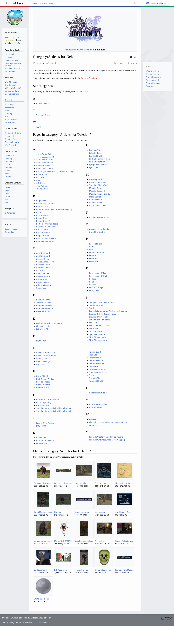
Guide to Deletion (89, 78)
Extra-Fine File (42, 329)
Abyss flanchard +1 (44, 159)
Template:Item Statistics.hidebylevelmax (54, 408)
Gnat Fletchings (43, 361)
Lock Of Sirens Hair (97, 161)
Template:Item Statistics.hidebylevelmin (54, 411)
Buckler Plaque (43, 232)
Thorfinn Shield (96, 360)
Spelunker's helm (97, 334)
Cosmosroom (42, 279)
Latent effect (95, 153)
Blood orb (40, 212)
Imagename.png (82, 512)
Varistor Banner (96, 407)
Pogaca (92, 255)
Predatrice (93, 261)
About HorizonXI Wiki (25, 622)
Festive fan (41, 340)
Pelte (91, 246)
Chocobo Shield (43, 264)
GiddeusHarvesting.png (124, 483)
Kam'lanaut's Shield (45, 440)
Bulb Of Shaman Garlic (46, 238)
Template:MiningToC (98, 185)
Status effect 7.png (103, 570)
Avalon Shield (42, 188)
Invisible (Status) (43, 402)
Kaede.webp (100, 512)
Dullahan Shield (43, 311)
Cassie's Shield (42, 259)
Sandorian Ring (96, 305)
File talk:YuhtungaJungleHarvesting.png (107, 439)
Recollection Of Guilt (98, 276)
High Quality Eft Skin (45, 379)
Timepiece (93, 366)
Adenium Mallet (43, 165)
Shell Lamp (94, 322)
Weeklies (93, 419)
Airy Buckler (41, 174)
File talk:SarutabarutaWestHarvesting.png (108, 311)
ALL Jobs (40, 177)
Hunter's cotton (43, 384)
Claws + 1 (40, 270)
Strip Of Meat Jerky (97, 337)
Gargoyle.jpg (100, 483)
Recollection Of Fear (98, 273)
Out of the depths (97, 232)
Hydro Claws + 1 (43, 387)
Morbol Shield (95, 199)
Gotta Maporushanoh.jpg (43, 512)
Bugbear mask (42, 235)
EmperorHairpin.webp (63, 483)
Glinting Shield (42, 358)
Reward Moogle (96, 287)
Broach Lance (42, 229)
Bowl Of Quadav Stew (46, 226)
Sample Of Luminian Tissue (101, 302)
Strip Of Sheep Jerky (98, 340)
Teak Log (93, 354)
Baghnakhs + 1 (43, 200)
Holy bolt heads (43, 381)
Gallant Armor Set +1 (45, 352)
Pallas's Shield (95, 243)
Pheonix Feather (96, 252)
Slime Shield (94, 328)
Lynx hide (93, 167)
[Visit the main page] (14, 17)
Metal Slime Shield (97, 182)
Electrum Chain (43, 326)
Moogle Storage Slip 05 (99, 194)
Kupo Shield (41, 443)
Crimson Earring (43, 285)
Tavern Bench (95, 352)
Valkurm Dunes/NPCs (99, 404)
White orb (93, 425)
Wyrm (39, 127)
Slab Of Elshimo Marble (99, 325)
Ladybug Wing (95, 150)
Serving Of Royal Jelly (98, 316)
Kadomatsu (41, 437)
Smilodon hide (95, 331)
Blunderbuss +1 (43, 221)
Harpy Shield (42, 376)
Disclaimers (42, 622)
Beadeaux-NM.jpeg (42, 483)
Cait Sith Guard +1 (44, 256)
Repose (92, 284)
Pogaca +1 (94, 258)
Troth (91, 375)
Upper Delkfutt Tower (98, 392)
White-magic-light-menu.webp (43, 599)
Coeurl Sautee (42, 273)
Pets (91, 249)
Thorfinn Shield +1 (97, 363)
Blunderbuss (41, 218)
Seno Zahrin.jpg (81, 570)
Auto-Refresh (42, 186)
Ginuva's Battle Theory (46, 355)
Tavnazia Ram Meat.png (124, 570)
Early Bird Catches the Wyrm (49, 323)
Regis (91, 281)
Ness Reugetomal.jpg (84, 541)
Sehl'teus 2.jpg (60, 570)
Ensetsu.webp (80, 483)
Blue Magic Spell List (45, 215)
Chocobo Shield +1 (44, 267)
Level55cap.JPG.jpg (123, 512)
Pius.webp (99, 541)
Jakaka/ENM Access (45, 423)
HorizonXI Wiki (14, 3)
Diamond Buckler (44, 305)
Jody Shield (41, 425)
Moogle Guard (95, 188)
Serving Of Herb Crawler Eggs (102, 314)
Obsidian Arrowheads (99, 229)
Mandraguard (95, 179)
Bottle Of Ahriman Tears (47, 223)
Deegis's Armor (43, 299)
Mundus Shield (95, 202)
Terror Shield (95, 357)
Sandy (92, 308)
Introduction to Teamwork (47, 399)
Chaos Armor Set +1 (45, 261)
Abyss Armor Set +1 (45, 154)
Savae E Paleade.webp (124, 541)
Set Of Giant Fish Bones (99, 319)
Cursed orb (41, 288)
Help (135, 57)
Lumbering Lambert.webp (43, 541)
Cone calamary (43, 276)
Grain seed (41, 364)
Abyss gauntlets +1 (44, 162)
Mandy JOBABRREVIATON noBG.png (63, 541)
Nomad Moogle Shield (99, 217)
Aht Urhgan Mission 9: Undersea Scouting (54, 171)
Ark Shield (40, 183)
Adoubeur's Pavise (44, 168)
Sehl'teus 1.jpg (40, 570)
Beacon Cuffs (42, 206)
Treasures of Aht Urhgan (78, 49)
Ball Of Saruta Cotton (45, 203)
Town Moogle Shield (98, 372)
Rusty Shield (94, 290)
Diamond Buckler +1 (45, 308)
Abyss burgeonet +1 (45, 157)
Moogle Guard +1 (97, 191)
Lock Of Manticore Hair (99, 158)
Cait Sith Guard (43, 253)
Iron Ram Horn (42, 405)
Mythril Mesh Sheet (98, 205)
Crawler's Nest (42, 282)
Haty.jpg (57, 512)
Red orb (92, 279)
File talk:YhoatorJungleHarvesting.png (106, 437)
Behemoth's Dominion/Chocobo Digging (54, 209)
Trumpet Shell (95, 378)
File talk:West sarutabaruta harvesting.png (108, 422)
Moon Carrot (95, 196)
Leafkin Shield (95, 156)
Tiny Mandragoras (97, 369)
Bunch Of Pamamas (45, 241)
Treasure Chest (43, 115)
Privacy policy (8, 622)
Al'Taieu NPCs (42, 103)
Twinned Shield (96, 381)
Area (38, 180)
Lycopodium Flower (98, 164)
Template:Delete (43, 302)
